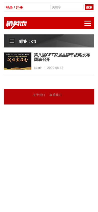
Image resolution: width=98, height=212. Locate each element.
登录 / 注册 (14, 7)
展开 (87, 23)
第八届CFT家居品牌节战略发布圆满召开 (62, 57)
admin (38, 67)
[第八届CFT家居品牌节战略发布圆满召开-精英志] (17, 60)
